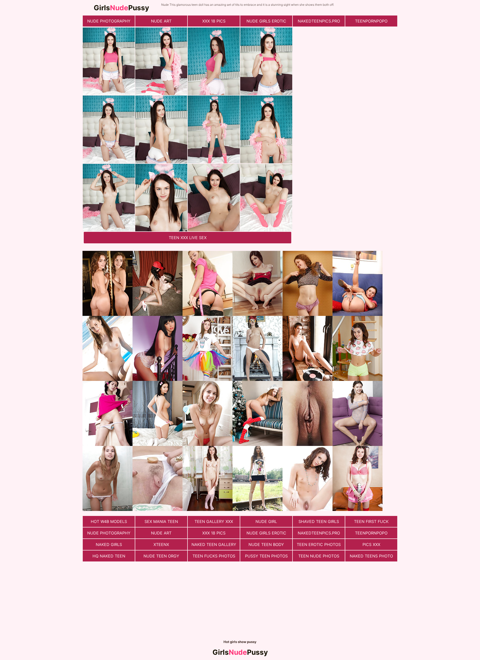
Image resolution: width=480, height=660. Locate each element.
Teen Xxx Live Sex (187, 237)
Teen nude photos (318, 555)
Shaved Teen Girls (318, 521)
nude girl (266, 521)
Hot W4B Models (109, 521)
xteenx (161, 544)
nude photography (108, 21)
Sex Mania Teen (161, 521)
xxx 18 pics (214, 21)
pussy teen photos (266, 555)
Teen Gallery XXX (213, 521)
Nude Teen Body (266, 544)
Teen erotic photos (319, 544)
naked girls (109, 544)
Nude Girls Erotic (266, 21)
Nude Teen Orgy (161, 555)
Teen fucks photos (213, 555)
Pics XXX (371, 544)
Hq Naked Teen (108, 555)
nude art (161, 21)
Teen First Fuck (371, 521)
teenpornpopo (371, 21)
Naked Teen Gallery (214, 544)
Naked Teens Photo (371, 555)
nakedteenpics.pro (319, 21)
